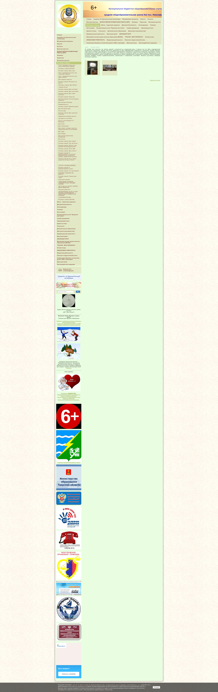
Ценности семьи (62, 223)
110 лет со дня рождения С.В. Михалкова (66, 121)
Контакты (60, 46)
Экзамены (60, 55)
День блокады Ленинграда (65, 102)
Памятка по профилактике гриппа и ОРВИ (69, 323)
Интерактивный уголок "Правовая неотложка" (67, 215)
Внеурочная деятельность (65, 253)
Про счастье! (61, 139)
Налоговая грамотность (64, 189)
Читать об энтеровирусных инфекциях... (69, 399)
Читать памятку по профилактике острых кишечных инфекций (68, 398)
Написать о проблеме (69, 674)
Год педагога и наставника (65, 118)
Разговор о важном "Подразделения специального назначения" (67, 162)
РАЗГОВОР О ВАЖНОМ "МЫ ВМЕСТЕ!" (66, 173)
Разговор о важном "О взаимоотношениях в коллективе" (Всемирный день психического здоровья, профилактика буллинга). (67, 154)
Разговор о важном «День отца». (66, 70)
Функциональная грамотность (66, 233)
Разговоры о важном (63, 63)
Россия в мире (62, 110)
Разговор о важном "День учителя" (67, 150)
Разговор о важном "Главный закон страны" (67, 177)
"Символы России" (63, 87)
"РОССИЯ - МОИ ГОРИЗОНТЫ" (66, 245)
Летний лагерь (61, 247)
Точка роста (60, 226)
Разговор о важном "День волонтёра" (68, 89)
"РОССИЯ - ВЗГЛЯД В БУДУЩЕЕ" (67, 165)
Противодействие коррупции (66, 264)
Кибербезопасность (63, 104)
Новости (59, 43)
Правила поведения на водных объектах (68, 325)
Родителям (60, 58)
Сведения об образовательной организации (66, 38)
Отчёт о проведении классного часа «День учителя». (67, 77)
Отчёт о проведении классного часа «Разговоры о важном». (67, 73)
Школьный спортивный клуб (66, 231)
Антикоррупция (61, 207)
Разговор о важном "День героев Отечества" (66, 94)
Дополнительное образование (66, 228)
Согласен (156, 687)
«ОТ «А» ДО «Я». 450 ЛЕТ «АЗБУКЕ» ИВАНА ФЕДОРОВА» (68, 187)
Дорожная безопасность (64, 204)
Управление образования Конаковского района (68, 462)
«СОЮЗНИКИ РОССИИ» (64, 197)
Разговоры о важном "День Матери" (67, 85)
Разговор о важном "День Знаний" (67, 141)
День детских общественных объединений (65, 136)
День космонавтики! (63, 126)
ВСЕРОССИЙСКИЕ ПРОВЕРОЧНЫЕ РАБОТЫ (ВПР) (67, 52)
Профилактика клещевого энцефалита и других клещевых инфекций (68, 395)
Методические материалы (65, 41)
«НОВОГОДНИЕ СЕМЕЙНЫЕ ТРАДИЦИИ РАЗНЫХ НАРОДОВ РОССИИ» (66, 183)
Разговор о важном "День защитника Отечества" (67, 113)
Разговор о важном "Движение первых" (68, 106)
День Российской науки (64, 108)
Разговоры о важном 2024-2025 (66, 68)
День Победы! (62, 133)
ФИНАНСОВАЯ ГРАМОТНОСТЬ (66, 250)
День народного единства (65, 79)
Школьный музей (62, 236)
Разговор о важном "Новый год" (66, 96)
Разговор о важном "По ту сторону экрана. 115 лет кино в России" (67, 159)
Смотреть (69, 368)
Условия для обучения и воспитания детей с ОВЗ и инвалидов (68, 258)
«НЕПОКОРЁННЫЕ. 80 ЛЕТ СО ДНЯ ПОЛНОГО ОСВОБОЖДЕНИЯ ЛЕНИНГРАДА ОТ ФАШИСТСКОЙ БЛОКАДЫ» (67, 193)
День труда (61, 131)
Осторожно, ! (68, 393)
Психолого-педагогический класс (67, 255)
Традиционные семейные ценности (67, 116)
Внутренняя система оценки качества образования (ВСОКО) (68, 242)
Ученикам (60, 209)
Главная (59, 35)
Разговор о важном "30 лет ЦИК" (66, 148)
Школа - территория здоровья (66, 202)
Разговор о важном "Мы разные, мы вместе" (67, 82)
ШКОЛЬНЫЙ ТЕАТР (63, 239)
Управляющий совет (63, 221)
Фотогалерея (61, 212)
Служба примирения (63, 218)
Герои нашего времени (64, 179)
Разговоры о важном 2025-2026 (66, 199)
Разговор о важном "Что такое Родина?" (68, 170)
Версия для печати (155, 80)
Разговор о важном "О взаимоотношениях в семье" (65, 168)
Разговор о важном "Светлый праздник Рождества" (68, 99)
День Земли (61, 124)
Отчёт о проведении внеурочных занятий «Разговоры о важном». (66, 66)
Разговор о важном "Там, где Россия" (68, 143)
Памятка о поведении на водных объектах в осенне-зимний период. (68, 322)
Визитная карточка (62, 49)
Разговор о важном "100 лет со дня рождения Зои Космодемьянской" (67, 146)
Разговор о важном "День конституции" (68, 91)
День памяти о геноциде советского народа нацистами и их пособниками (67, 129)
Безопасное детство (63, 60)
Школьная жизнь (62, 262)
